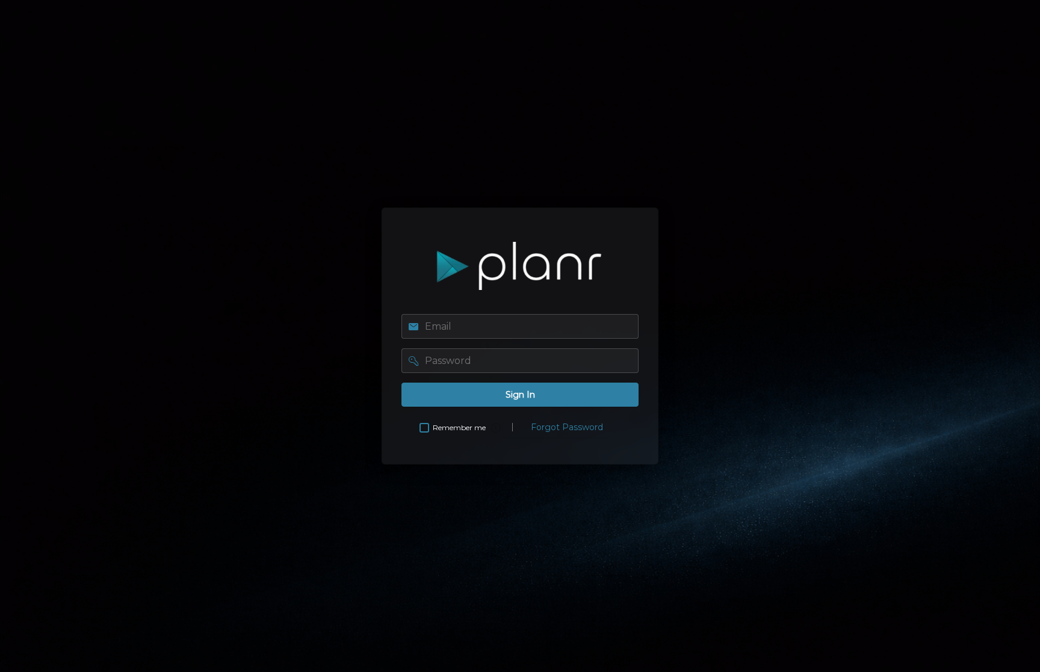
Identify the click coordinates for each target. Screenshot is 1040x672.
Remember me (459, 427)
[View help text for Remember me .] (496, 428)
